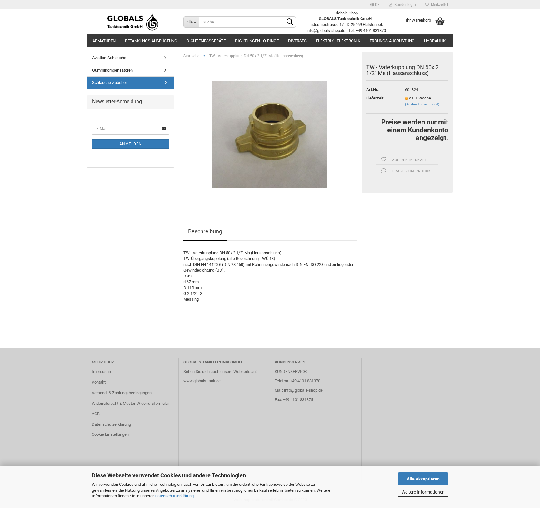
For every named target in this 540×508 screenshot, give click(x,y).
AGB (96, 413)
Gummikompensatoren (112, 70)
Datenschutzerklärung (174, 496)
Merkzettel (438, 5)
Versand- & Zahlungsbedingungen (122, 392)
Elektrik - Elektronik (338, 40)
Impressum (102, 371)
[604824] (270, 133)
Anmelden (130, 144)
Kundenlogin (404, 5)
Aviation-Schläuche (109, 57)
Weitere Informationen (423, 492)
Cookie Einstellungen (110, 434)
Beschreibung (205, 231)
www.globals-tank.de (202, 380)
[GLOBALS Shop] (133, 21)
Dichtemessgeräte (206, 40)
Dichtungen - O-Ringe (257, 40)
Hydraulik (435, 40)
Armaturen (104, 40)
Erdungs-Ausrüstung (392, 40)
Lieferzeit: (375, 98)
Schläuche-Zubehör (109, 82)
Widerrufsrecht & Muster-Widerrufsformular (130, 403)
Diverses (297, 40)
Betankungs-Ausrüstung (151, 40)
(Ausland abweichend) (422, 104)
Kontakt (99, 382)
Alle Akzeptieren (423, 478)
